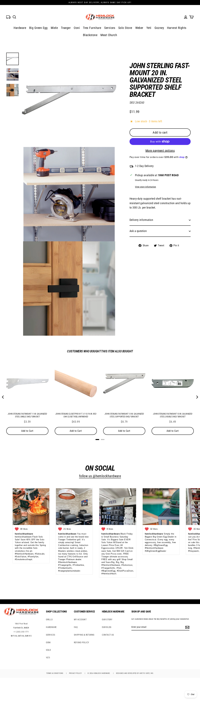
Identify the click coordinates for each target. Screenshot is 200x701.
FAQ (76, 627)
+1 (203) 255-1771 (21, 632)
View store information (145, 187)
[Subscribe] (186, 627)
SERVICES (50, 635)
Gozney (159, 28)
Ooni (77, 28)
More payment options (160, 150)
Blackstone (90, 35)
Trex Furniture (92, 28)
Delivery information (141, 219)
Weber (139, 28)
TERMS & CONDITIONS (54, 673)
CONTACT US (108, 635)
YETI (48, 657)
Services (109, 28)
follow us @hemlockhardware (100, 476)
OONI (48, 642)
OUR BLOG (106, 627)
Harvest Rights (176, 28)
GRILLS (49, 619)
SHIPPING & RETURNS (84, 635)
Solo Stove (125, 28)
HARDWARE (51, 627)
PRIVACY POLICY (75, 673)
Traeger (66, 28)
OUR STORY (107, 619)
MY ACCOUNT (80, 619)
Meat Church (108, 35)
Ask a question (138, 231)
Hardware (20, 28)
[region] (155, 152)
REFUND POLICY (81, 642)
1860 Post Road (21, 624)
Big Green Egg (38, 28)
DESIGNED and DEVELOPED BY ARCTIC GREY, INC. (135, 673)
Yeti (148, 28)
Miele (54, 28)
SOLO (48, 650)
